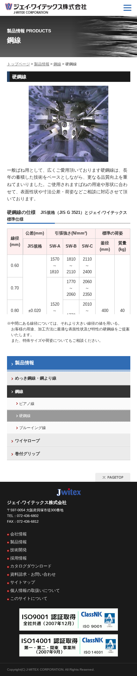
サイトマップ (22, 582)
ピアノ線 (26, 403)
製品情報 (41, 64)
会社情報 (18, 534)
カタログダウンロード (31, 566)
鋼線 (57, 64)
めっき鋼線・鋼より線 (35, 378)
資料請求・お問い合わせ (33, 574)
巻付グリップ (27, 453)
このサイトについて (28, 598)
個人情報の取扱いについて (35, 590)
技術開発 (18, 549)
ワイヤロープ (27, 440)
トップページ (18, 64)
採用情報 (18, 558)
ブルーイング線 (32, 428)
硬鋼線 (25, 416)
